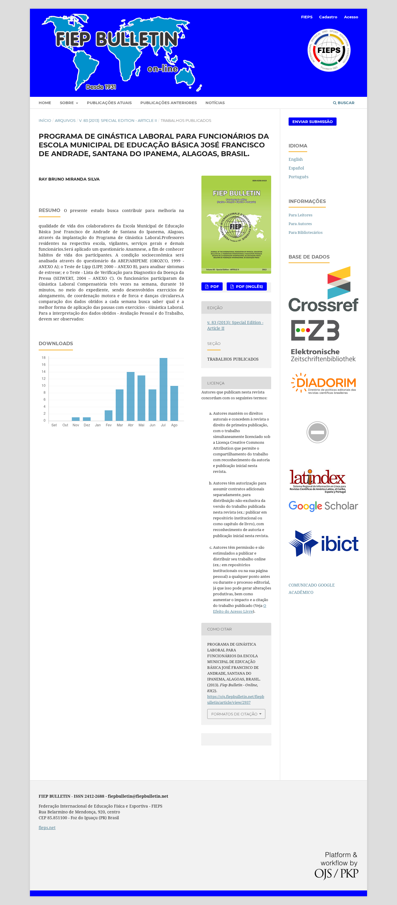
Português (298, 176)
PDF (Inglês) (249, 286)
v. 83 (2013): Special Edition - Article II (118, 120)
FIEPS (306, 17)
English (296, 159)
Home (45, 102)
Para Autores (300, 223)
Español (296, 168)
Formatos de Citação (234, 714)
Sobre (67, 102)
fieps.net (47, 827)
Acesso (351, 17)
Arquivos (65, 120)
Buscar (346, 102)
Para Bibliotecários (306, 232)
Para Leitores (300, 215)
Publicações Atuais (109, 102)
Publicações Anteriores (168, 102)
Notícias (215, 102)
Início (45, 120)
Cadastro (328, 17)
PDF (214, 286)
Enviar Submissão (312, 121)
